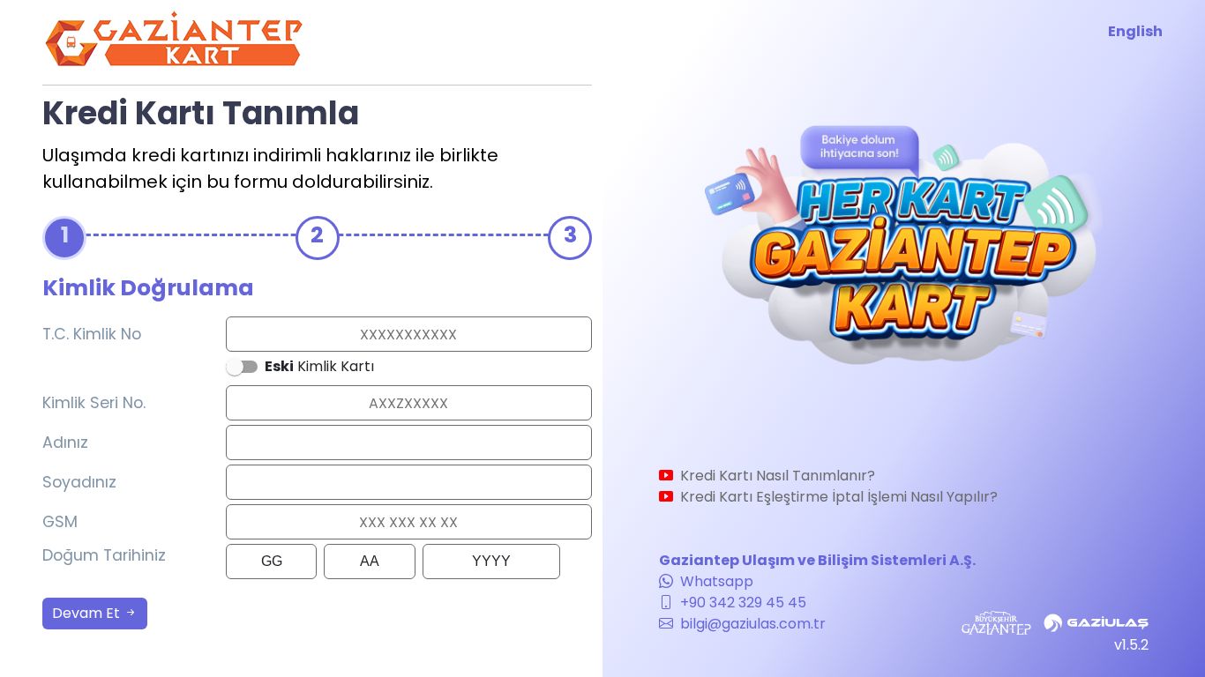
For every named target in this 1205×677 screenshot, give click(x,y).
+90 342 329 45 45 (741, 602)
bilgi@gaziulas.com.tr (751, 624)
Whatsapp (715, 581)
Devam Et (87, 613)
